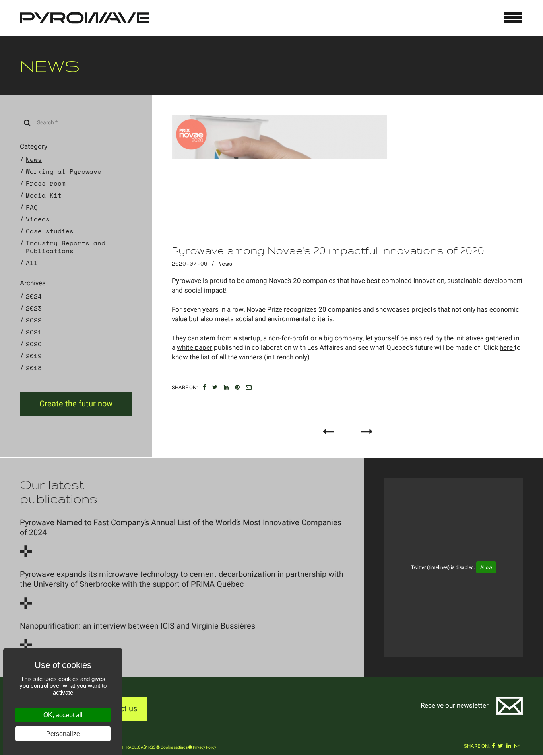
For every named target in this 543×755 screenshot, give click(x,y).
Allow (486, 567)
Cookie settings (174, 747)
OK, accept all (63, 715)
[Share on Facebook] (204, 387)
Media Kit (44, 195)
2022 (34, 320)
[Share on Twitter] (215, 387)
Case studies (50, 231)
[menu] (513, 17)
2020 (34, 344)
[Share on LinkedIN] (226, 387)
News (34, 159)
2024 (34, 296)
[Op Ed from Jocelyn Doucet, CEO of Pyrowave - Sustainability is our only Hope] (367, 431)
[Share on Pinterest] (237, 387)
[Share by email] (249, 387)
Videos (38, 219)
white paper (194, 348)
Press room (46, 183)
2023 (34, 308)
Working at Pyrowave (63, 171)
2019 (34, 356)
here (507, 348)
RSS (151, 747)
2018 (34, 368)
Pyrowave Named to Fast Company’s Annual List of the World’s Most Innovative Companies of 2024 (180, 527)
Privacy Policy (204, 747)
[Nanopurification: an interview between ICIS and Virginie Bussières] (26, 645)
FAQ (32, 207)
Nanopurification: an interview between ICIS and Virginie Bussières (137, 626)
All (32, 263)
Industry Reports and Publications (65, 247)
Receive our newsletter (455, 705)
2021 (34, 332)
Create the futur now (75, 404)
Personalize (63, 733)
